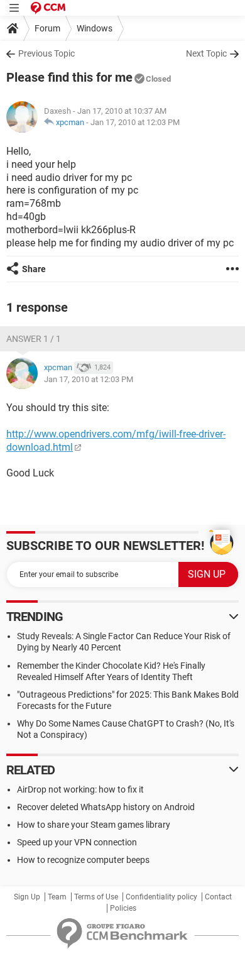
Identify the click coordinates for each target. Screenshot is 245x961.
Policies (123, 908)
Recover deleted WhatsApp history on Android (106, 807)
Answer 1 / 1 (33, 339)
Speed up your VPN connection (77, 842)
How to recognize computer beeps (83, 860)
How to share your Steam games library (93, 825)
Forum (47, 28)
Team (57, 896)
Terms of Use (96, 896)
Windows (94, 28)
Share (34, 269)
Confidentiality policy (161, 896)
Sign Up (27, 896)
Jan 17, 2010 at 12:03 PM (135, 122)
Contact (218, 896)
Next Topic (206, 53)
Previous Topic (46, 53)
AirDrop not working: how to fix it (80, 789)
